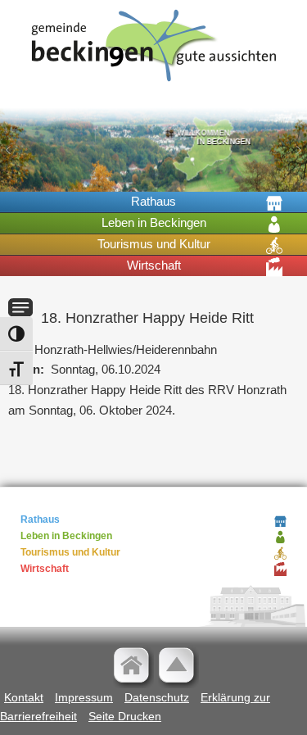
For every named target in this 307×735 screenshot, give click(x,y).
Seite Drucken (124, 716)
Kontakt (23, 697)
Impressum (84, 697)
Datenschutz (156, 697)
